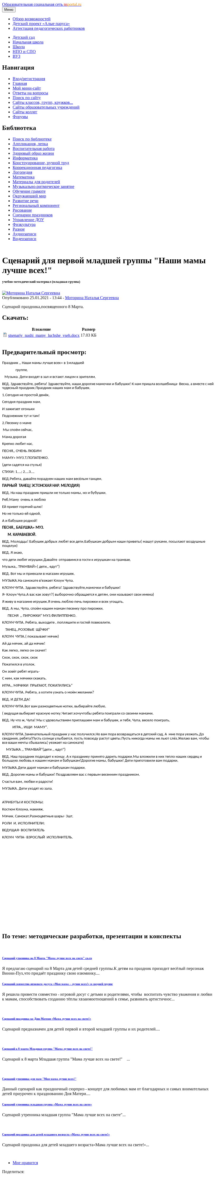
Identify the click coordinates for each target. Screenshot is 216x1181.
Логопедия (22, 172)
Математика (24, 177)
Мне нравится (25, 1162)
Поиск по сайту (27, 97)
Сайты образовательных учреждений (46, 107)
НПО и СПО (24, 51)
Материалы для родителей (36, 181)
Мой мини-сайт (27, 88)
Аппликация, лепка (30, 144)
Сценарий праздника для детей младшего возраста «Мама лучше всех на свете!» (56, 1134)
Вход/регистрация (29, 78)
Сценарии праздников (33, 215)
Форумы (20, 116)
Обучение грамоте (29, 191)
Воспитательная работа (34, 148)
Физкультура (24, 224)
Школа (19, 47)
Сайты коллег (25, 112)
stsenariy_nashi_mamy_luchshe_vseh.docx (44, 335)
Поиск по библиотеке (32, 139)
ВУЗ (16, 56)
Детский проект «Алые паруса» (41, 23)
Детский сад (24, 37)
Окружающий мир (29, 196)
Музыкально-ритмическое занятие (43, 186)
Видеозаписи (24, 238)
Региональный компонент (36, 205)
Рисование (22, 210)
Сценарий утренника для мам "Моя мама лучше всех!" (39, 1078)
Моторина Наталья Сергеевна (92, 297)
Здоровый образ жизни (33, 153)
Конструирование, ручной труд (41, 163)
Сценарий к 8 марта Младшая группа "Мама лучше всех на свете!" (47, 1048)
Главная (20, 83)
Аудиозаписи (24, 234)
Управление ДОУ (28, 219)
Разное (19, 229)
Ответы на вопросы (30, 93)
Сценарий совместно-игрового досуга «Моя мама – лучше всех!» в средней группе (57, 983)
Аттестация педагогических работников (49, 28)
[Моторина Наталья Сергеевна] (31, 293)
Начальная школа (28, 42)
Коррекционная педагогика (37, 167)
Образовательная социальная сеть (41, 4)
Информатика (25, 158)
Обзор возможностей (32, 19)
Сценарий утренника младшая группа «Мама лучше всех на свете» (47, 1104)
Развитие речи (25, 200)
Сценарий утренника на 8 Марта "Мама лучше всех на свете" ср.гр (47, 958)
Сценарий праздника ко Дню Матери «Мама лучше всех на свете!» (46, 1018)
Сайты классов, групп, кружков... (43, 102)
